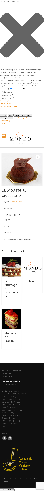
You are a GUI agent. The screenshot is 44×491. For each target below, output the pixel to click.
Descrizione (8, 208)
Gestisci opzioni (6, 101)
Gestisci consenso (7, 490)
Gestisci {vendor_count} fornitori (12, 106)
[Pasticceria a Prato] (20, 140)
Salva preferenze (6, 118)
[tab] (8, 208)
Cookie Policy (5, 121)
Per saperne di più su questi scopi (12, 109)
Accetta (3, 115)
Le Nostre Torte (16, 202)
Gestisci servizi (5, 103)
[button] (22, 36)
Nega (10, 115)
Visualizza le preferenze (22, 115)
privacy (2, 123)
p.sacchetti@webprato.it (11, 381)
